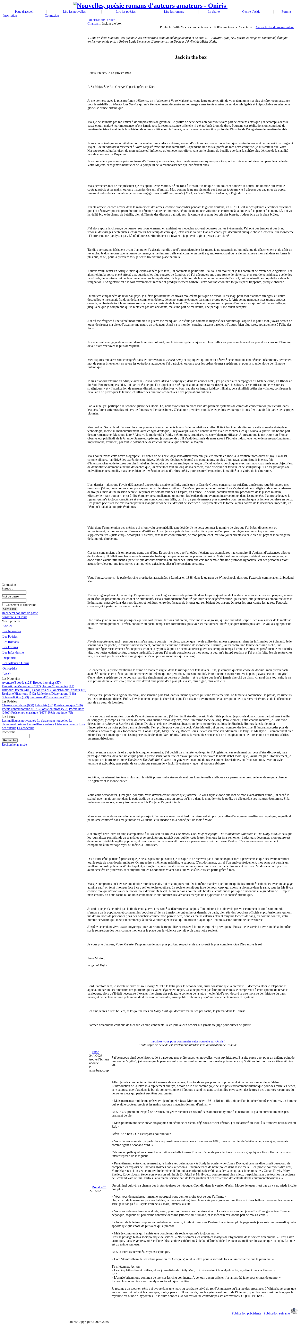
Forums (286, 11)
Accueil (7, 626)
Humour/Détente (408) (16, 690)
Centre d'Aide (251, 11)
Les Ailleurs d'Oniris (15, 663)
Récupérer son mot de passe (20, 613)
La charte (214, 11)
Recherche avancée (14, 744)
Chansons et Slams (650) (18, 705)
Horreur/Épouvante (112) (58, 686)
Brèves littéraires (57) (47, 682)
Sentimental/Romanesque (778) (50, 697)
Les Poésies (10, 636)
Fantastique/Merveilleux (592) (21, 686)
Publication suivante (277, 1313)
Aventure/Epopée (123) (17, 682)
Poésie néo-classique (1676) (29, 712)
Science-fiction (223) (15, 697)
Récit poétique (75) (60, 712)
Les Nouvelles (11, 631)
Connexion (52, 15)
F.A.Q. (6, 673)
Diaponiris (9, 657)
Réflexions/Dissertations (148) (56, 693)
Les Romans (10, 642)
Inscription (10, 15)
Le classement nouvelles (52, 720)
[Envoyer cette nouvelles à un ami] (294, 1313)
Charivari (93, 23)
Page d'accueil (24, 11)
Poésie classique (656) (68, 705)
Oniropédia (9, 668)
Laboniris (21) (41, 690)
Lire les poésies (125, 11)
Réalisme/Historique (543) (19, 693)
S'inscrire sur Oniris (14, 617)
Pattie (95, 1052)
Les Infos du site (13, 652)
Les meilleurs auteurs (40, 724)
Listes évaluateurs (66, 724)
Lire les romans (174, 11)
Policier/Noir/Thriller (100, 19)
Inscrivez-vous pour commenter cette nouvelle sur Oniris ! (187, 1041)
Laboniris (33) (44, 705)
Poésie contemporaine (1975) (21, 709)
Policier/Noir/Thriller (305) (68, 690)
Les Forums (10, 647)
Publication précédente (246, 1313)
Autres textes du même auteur (275, 27)
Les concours (25, 728)
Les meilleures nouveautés (19, 720)
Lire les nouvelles (74, 11)
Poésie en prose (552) (54, 709)
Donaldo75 (99, 1187)
